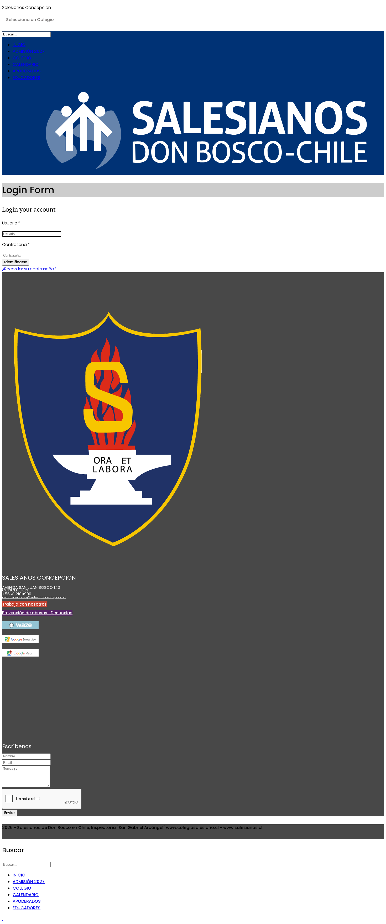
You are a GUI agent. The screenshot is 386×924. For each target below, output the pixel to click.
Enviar (9, 812)
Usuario (11, 223)
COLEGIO (22, 58)
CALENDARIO (26, 64)
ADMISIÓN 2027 (29, 51)
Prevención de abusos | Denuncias (37, 613)
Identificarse (15, 262)
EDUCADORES (26, 78)
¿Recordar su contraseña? (29, 269)
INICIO (19, 45)
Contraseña (16, 245)
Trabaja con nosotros (24, 604)
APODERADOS (27, 71)
